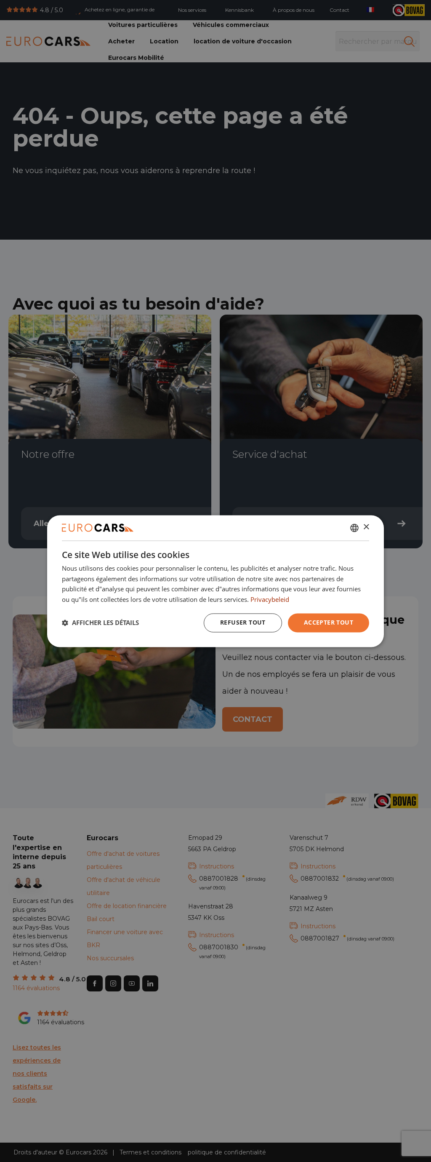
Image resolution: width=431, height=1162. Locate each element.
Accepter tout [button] (328, 622)
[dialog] (215, 581)
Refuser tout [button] (243, 622)
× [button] (366, 527)
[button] (100, 623)
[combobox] (354, 528)
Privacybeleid (269, 600)
